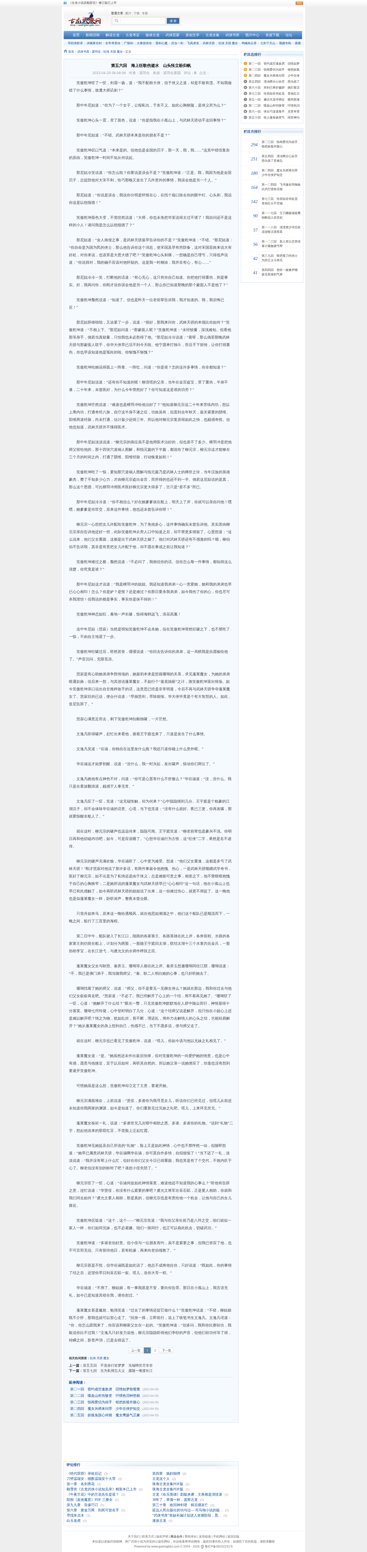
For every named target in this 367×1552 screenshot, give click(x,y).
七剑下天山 (267, 43)
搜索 (298, 43)
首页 (71, 51)
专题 (145, 13)
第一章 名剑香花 (81, 1484)
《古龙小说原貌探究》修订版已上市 (93, 2)
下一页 (166, 1350)
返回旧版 (233, 1536)
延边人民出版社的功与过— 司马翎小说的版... (187, 1510)
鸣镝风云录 (249, 43)
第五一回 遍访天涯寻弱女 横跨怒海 (274, 99)
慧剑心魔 (162, 43)
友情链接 (205, 1536)
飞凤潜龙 (193, 43)
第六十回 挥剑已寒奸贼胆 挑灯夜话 (274, 87)
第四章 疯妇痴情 (166, 1473)
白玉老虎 (74, 1521)
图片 (128, 13)
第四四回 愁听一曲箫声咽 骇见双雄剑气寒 (281, 272)
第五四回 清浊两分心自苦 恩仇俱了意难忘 (281, 158)
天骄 (100, 1358)
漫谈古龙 (159, 1521)
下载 (137, 13)
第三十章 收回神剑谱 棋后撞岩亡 (180, 1505)
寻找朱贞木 (75, 1515)
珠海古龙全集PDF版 (167, 1484)
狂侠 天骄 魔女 (228, 43)
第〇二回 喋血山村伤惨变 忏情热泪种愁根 (105, 1396)
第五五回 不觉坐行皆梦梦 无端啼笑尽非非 (118, 1365)
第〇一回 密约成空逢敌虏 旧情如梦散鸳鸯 (105, 1389)
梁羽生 (96, 51)
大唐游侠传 (144, 43)
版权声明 (162, 1536)
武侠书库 (83, 51)
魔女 (106, 1358)
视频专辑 (285, 43)
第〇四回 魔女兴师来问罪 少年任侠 (274, 75)
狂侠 (93, 1358)
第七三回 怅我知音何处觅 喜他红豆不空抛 (281, 201)
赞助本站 (191, 1536)
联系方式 (148, 1536)
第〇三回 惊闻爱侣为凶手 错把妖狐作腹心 (105, 1402)
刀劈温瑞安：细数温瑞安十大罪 (91, 1479)
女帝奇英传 (112, 43)
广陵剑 (128, 43)
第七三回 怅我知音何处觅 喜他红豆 (274, 93)
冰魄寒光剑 (94, 43)
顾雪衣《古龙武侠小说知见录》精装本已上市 (102, 1489)
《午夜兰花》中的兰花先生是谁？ (93, 1494)
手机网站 (219, 1536)
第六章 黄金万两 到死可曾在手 (93, 1510)
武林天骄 (209, 43)
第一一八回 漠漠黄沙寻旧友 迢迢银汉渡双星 (282, 230)
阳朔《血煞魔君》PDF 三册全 (90, 1500)
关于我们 (134, 1536)
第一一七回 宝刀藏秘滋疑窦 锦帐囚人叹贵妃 (282, 215)
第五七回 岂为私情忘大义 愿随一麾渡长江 (118, 1371)
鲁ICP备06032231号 (219, 1546)
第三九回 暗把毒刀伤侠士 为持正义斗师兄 (281, 258)
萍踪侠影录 (75, 43)
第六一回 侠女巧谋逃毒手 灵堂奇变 (274, 111)
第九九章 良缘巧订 (82, 1505)
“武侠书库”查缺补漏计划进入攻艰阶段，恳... (186, 1515)
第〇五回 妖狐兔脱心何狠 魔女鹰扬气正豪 (105, 1415)
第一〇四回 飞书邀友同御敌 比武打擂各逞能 (282, 187)
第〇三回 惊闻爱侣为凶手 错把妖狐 (274, 69)
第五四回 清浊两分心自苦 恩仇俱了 (274, 81)
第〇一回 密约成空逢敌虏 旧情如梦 (274, 63)
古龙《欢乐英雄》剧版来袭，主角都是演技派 (187, 1494)
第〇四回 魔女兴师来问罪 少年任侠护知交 (105, 1409)
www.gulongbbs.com (165, 1546)
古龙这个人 (161, 1479)
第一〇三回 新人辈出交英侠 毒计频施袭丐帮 (282, 244)
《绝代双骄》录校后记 (84, 1473)
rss (299, 3)
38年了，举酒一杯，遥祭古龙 (175, 1500)
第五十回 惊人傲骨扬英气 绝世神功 (274, 117)
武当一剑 (177, 43)
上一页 (135, 1350)
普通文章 (117, 13)
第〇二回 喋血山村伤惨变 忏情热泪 (274, 105)
